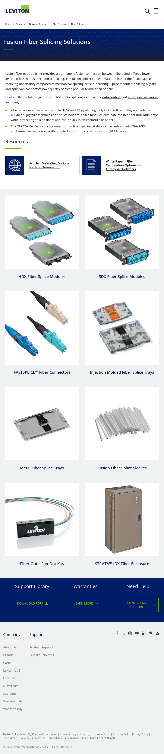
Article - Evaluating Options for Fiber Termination (49, 165)
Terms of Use (102, 734)
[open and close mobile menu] (156, 10)
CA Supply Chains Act (32, 738)
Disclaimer (10, 738)
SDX (79, 110)
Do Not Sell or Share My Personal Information (30, 734)
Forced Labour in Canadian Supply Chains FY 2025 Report (81, 738)
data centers (111, 97)
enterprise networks (143, 97)
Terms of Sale (121, 734)
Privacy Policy (140, 734)
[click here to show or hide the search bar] (147, 11)
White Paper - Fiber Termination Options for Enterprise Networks (124, 165)
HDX (66, 110)
